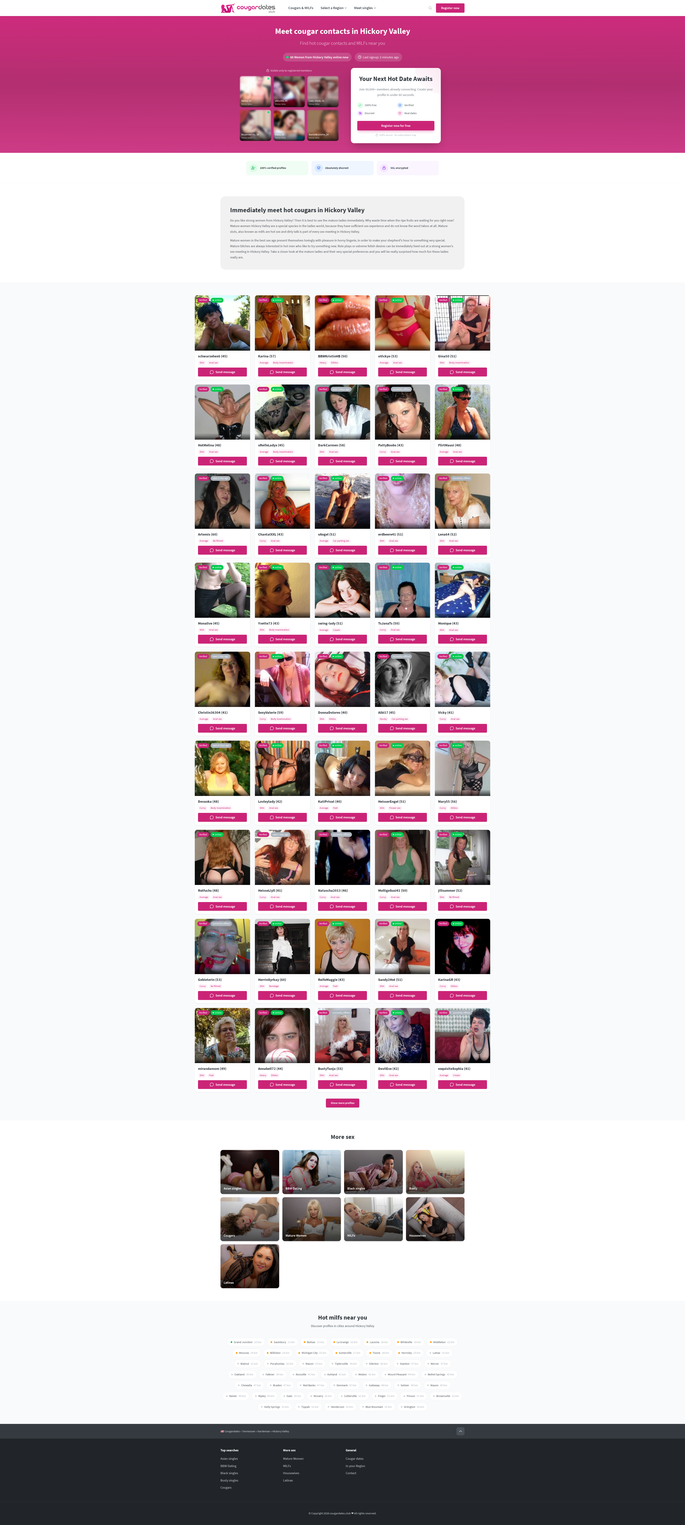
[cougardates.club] (247, 8)
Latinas (288, 1480)
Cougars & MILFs (300, 8)
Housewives (291, 1473)
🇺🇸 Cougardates (230, 1431)
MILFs (287, 1466)
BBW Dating (228, 1466)
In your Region (355, 1466)
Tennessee (248, 1431)
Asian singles (229, 1459)
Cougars (226, 1487)
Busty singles (229, 1480)
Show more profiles (342, 1103)
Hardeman (263, 1431)
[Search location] (430, 8)
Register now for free (395, 126)
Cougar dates (355, 1459)
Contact (351, 1473)
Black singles (229, 1473)
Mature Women (293, 1459)
